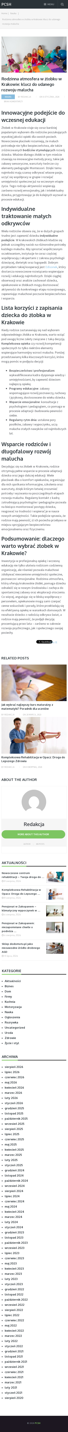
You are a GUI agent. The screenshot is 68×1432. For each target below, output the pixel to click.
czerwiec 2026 (14, 1077)
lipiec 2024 (12, 1196)
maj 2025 (11, 1144)
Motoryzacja (13, 1007)
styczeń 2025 (14, 1165)
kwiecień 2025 (14, 1149)
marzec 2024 (13, 1217)
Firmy (8, 996)
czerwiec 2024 (14, 1201)
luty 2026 (11, 1098)
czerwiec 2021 (14, 1372)
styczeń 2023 (14, 1284)
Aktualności (13, 981)
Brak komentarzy (13, 101)
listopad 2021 (14, 1356)
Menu (50, 4)
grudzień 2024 (14, 1170)
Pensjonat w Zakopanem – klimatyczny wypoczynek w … (21, 908)
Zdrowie (10, 1038)
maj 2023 (11, 1263)
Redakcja (26, 96)
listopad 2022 (14, 1294)
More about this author (33, 834)
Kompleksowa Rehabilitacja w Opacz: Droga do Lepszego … (21, 891)
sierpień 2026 (14, 1067)
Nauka (8, 96)
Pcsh (6, 4)
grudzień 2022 (14, 1289)
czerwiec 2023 (14, 1258)
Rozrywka (11, 1022)
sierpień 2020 (14, 1398)
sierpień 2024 (14, 1191)
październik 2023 (16, 1242)
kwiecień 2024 (14, 1211)
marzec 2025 (13, 1155)
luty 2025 (11, 1160)
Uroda (9, 1032)
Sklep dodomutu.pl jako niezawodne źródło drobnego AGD (21, 947)
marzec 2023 (13, 1273)
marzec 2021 (13, 1382)
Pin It (53, 642)
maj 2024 (11, 1206)
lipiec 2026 (12, 1072)
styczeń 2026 (14, 1103)
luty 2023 (11, 1279)
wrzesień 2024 (15, 1186)
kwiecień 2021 (14, 1377)
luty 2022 (11, 1341)
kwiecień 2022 (14, 1330)
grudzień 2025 (14, 1108)
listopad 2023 (14, 1237)
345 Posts (40, 844)
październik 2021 (16, 1361)
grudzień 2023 (14, 1232)
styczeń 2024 (14, 1227)
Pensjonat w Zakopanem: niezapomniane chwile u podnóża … (18, 927)
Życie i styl (12, 1043)
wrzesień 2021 (14, 1367)
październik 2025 (16, 1118)
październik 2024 (16, 1180)
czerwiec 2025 (14, 1139)
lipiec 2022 (12, 1315)
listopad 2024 (14, 1175)
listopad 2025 (14, 1113)
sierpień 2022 (14, 1310)
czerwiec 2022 (14, 1320)
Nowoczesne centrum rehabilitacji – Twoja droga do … (23, 875)
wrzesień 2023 (14, 1248)
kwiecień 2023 (14, 1268)
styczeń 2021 (13, 1392)
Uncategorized (15, 1027)
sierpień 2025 (14, 1129)
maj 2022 (11, 1325)
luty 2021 (11, 1387)
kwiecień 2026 (14, 1087)
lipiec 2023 (12, 1253)
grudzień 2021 (14, 1351)
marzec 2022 (13, 1336)
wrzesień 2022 (14, 1305)
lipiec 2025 (12, 1134)
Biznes (9, 986)
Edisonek (51, 267)
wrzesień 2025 (14, 1123)
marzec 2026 (13, 1092)
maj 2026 (11, 1082)
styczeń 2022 (14, 1346)
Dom (8, 991)
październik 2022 (16, 1299)
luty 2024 (11, 1222)
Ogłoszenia (12, 1017)
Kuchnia (10, 1001)
